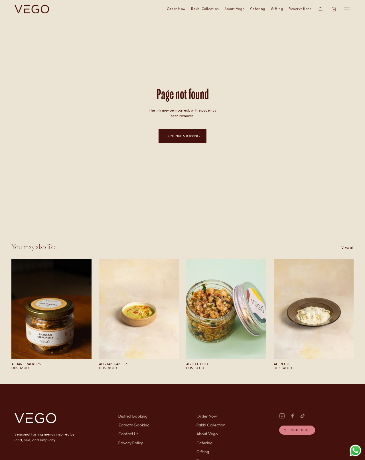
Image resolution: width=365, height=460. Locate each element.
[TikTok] (302, 416)
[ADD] (83, 350)
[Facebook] (292, 416)
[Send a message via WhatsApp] (355, 450)
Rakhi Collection (205, 9)
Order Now (176, 9)
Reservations (300, 9)
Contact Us (128, 433)
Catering (257, 9)
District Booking (132, 416)
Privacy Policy (130, 442)
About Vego (234, 9)
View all (347, 248)
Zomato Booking (133, 425)
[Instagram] (282, 416)
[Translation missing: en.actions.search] (321, 9)
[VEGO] (32, 9)
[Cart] (334, 9)
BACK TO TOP (300, 430)
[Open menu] (346, 9)
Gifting (277, 9)
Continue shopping (182, 136)
